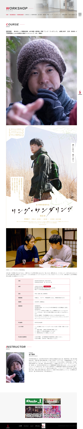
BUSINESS (12, 14)
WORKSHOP (20, 14)
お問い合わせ (37, 425)
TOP (7, 14)
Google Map (47, 286)
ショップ (31, 425)
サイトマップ (26, 425)
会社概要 (20, 425)
